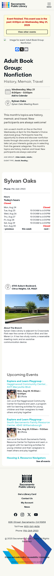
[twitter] (29, 514)
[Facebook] (15, 514)
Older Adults (20, 157)
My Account (27, 502)
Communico (44, 557)
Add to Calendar (20, 95)
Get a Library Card (27, 494)
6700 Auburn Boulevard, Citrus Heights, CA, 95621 (24, 287)
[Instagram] (22, 514)
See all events (43, 461)
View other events (27, 32)
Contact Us (27, 498)
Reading (24, 161)
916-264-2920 (30, 530)
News (27, 507)
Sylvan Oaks (19, 101)
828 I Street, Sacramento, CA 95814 (27, 522)
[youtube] (36, 514)
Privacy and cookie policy (15, 557)
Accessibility (32, 557)
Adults (29, 157)
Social (17, 161)
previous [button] (9, 229)
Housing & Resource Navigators (26, 457)
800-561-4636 (32, 526)
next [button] (46, 229)
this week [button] (27, 229)
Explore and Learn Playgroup (27, 384)
